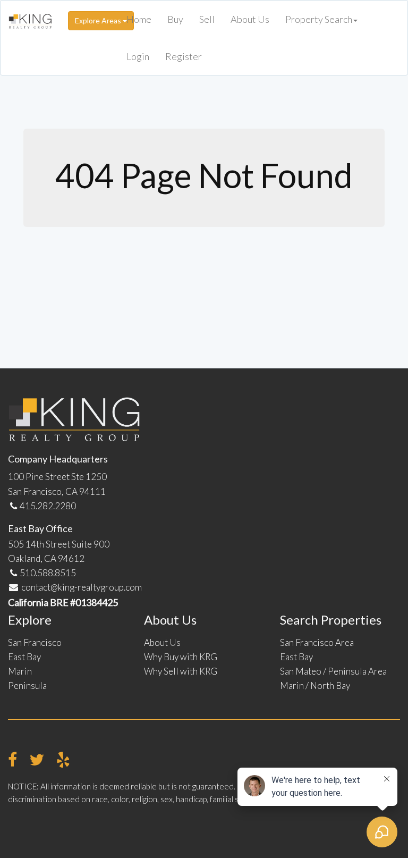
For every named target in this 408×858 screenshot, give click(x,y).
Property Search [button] (318, 19)
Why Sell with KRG (180, 671)
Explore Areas (99, 20)
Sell (207, 19)
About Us (250, 19)
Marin (20, 671)
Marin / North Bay (315, 685)
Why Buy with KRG (180, 656)
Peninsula (27, 685)
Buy (175, 19)
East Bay (24, 656)
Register (183, 56)
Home (138, 19)
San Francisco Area (317, 642)
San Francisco (35, 642)
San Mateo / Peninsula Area (333, 671)
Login (137, 56)
